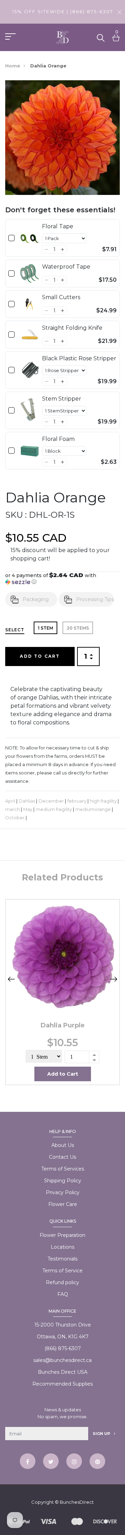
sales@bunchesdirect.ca (62, 1360)
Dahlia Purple (63, 1025)
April (10, 801)
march (12, 809)
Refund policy (62, 1282)
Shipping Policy (62, 1180)
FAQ (62, 1294)
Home (12, 65)
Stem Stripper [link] (61, 398)
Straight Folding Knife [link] (72, 328)
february (76, 801)
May (27, 809)
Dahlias (27, 801)
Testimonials (62, 1259)
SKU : (16, 515)
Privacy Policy (63, 1192)
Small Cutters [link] (61, 297)
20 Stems (78, 628)
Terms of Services (62, 1169)
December (51, 801)
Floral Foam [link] (58, 439)
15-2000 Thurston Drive (62, 1325)
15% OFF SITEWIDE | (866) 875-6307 (62, 11)
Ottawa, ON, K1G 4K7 (63, 1336)
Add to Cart (40, 656)
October (15, 817)
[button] (46, 249)
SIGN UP (102, 1433)
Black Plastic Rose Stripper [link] (79, 358)
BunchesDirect (77, 1502)
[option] (62, 992)
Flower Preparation (62, 1235)
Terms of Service (62, 1270)
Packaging (36, 599)
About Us (62, 1145)
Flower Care (62, 1204)
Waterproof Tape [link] (66, 266)
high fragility (103, 801)
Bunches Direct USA (63, 1372)
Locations (62, 1247)
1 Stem (45, 628)
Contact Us (62, 1157)
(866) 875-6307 (62, 1348)
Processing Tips (95, 599)
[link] (29, 238)
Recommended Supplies (62, 1384)
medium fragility (54, 809)
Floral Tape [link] (57, 226)
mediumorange (93, 809)
